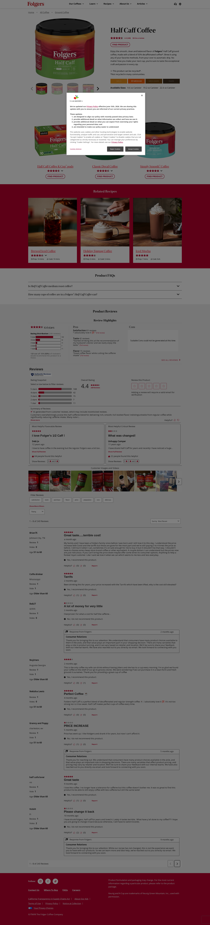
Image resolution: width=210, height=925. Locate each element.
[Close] (142, 95)
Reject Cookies (115, 149)
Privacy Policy (92, 106)
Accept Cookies (133, 149)
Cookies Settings (75, 149)
